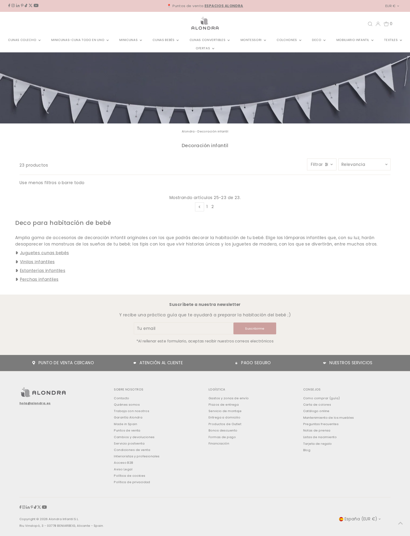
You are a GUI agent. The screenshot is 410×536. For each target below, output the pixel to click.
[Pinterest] (22, 6)
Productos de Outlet (225, 424)
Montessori (252, 40)
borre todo (73, 183)
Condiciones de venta (132, 450)
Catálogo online (316, 411)
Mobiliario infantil (353, 40)
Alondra (188, 131)
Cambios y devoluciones (134, 437)
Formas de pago (222, 437)
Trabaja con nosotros (131, 411)
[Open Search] (370, 24)
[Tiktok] (26, 6)
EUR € (390, 5)
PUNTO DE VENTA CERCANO (66, 363)
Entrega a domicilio (224, 417)
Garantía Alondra (128, 417)
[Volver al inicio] (400, 523)
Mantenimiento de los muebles (328, 417)
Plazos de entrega (224, 404)
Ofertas (203, 48)
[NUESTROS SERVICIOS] (324, 363)
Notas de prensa (317, 430)
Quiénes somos (127, 404)
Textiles (391, 40)
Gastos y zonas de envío (229, 398)
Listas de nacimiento (320, 437)
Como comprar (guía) (321, 398)
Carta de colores (317, 404)
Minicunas (129, 40)
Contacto (121, 398)
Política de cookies (129, 475)
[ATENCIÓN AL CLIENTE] (134, 363)
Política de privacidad (132, 482)
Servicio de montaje (225, 411)
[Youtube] (36, 6)
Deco (317, 40)
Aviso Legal (123, 469)
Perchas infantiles (39, 279)
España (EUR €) (361, 519)
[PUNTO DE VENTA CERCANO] (33, 363)
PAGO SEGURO (256, 363)
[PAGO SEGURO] (236, 363)
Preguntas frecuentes (321, 424)
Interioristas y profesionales (136, 456)
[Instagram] (13, 6)
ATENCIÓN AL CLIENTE (161, 363)
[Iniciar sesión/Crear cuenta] (378, 24)
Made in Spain (125, 424)
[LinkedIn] (18, 6)
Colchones (287, 40)
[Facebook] (9, 6)
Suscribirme (255, 328)
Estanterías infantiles (42, 270)
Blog (307, 450)
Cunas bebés (164, 40)
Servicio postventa (129, 443)
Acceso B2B (123, 462)
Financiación (219, 443)
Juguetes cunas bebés (44, 253)
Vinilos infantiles (37, 262)
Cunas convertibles (208, 40)
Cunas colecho (22, 40)
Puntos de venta (127, 430)
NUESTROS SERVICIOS (351, 363)
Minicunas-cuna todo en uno (78, 40)
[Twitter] (31, 6)
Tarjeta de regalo (317, 443)
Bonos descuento (223, 430)
